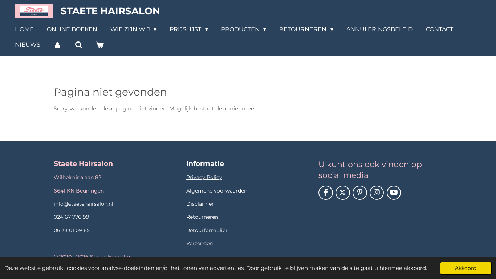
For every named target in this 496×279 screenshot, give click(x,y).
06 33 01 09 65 (72, 230)
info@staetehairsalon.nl (83, 204)
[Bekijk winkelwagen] (100, 45)
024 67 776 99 (71, 217)
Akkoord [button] (465, 268)
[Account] (57, 45)
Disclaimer (200, 204)
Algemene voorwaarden (216, 190)
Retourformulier (207, 230)
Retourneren (202, 217)
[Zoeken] (78, 45)
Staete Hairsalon (110, 11)
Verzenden (199, 243)
